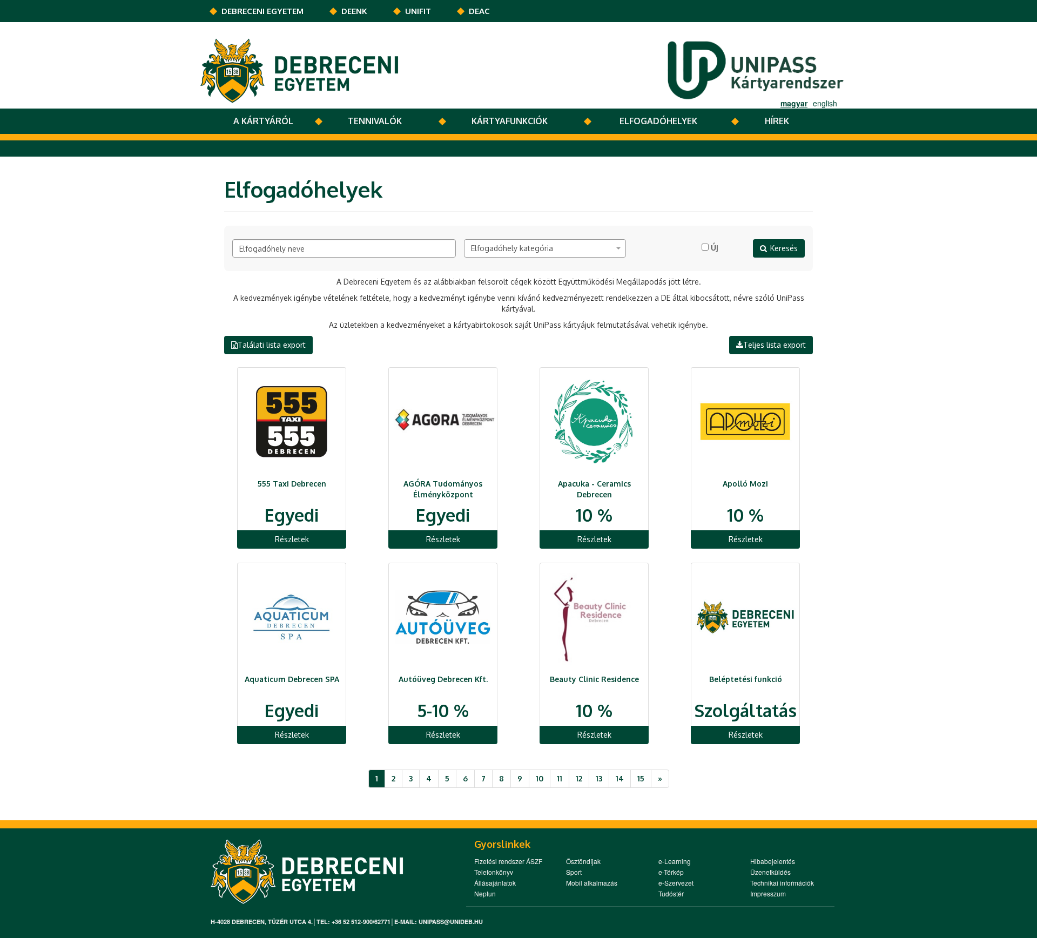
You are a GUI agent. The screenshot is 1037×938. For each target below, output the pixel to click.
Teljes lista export (774, 344)
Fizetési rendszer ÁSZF (508, 861)
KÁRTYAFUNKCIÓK (510, 121)
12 (579, 778)
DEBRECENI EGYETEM (262, 11)
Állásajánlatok (495, 882)
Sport (574, 871)
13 (599, 778)
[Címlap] (299, 69)
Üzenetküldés (770, 871)
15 (640, 778)
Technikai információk (782, 882)
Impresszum (768, 893)
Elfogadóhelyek (658, 121)
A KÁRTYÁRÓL (263, 121)
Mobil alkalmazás (591, 882)
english (825, 103)
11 (559, 778)
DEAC (479, 11)
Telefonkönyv (493, 871)
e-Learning (674, 861)
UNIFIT (418, 11)
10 (539, 778)
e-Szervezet (675, 882)
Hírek (777, 121)
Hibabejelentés (772, 861)
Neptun (485, 893)
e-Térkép (671, 871)
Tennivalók (375, 121)
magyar (793, 103)
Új (714, 247)
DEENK (354, 11)
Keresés (784, 248)
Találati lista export (272, 344)
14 (620, 778)
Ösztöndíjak (583, 861)
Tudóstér (671, 893)
